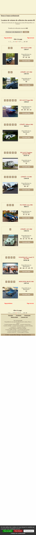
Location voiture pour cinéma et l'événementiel (17, 331)
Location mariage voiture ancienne (11, 324)
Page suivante (30, 37)
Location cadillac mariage (10, 329)
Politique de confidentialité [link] (18, 533)
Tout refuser (18, 531)
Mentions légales (14, 317)
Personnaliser (28, 531)
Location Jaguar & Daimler (23, 332)
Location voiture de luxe (25, 324)
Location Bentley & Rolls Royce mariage (17, 328)
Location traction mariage (18, 325)
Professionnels (27, 315)
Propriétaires (18, 315)
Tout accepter (7, 531)
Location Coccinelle (21, 327)
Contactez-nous (24, 317)
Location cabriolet (7, 325)
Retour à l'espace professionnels (10, 15)
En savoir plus (26, 60)
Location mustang (28, 325)
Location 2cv (13, 327)
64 (25, 41)
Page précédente (8, 37)
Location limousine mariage (23, 329)
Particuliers (10, 315)
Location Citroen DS (11, 332)
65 (27, 41)
